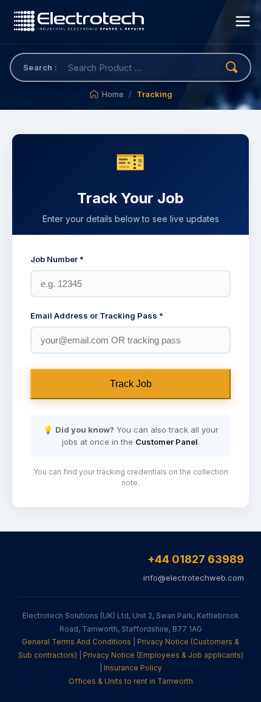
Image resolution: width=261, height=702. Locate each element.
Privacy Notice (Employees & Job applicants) (163, 655)
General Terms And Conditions (76, 641)
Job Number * (57, 259)
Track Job (131, 384)
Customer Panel (166, 442)
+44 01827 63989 (195, 559)
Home (113, 94)
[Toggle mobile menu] (242, 22)
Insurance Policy (133, 667)
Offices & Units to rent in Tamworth (131, 681)
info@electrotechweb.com (193, 577)
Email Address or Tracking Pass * (96, 315)
